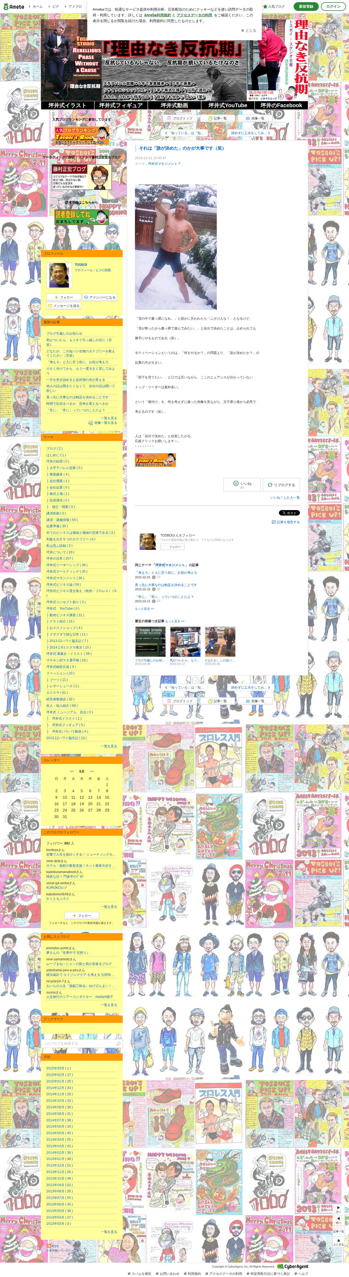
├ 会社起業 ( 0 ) (57, 487)
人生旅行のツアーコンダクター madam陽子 (79, 997)
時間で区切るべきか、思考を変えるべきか (77, 404)
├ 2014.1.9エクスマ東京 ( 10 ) (68, 647)
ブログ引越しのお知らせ (64, 333)
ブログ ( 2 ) (54, 449)
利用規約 (194, 1274)
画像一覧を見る (105, 423)
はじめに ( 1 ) (56, 455)
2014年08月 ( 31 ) (59, 1114)
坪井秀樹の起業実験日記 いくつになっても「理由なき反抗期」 (174, 65)
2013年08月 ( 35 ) (59, 1191)
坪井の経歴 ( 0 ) (57, 461)
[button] (338, 1242)
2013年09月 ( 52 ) (59, 1185)
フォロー (175, 546)
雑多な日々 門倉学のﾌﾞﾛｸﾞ (65, 876)
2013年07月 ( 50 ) (59, 1198)
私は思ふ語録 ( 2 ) (59, 546)
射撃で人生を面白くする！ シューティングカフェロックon (81, 854)
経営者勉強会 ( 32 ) (60, 699)
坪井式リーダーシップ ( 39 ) (67, 565)
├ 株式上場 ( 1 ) (57, 494)
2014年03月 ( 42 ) (59, 1146)
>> (92, 771)
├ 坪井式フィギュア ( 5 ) (65, 725)
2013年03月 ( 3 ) (58, 1224)
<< (72, 771)
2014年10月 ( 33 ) (59, 1101)
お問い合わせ (169, 1274)
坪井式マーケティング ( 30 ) (67, 571)
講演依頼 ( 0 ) (56, 513)
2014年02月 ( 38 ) (59, 1153)
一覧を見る (109, 418)
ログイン (333, 6)
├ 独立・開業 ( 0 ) (60, 507)
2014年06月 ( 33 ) (59, 1126)
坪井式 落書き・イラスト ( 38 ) (69, 654)
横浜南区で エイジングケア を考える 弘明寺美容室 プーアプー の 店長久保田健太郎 (81, 975)
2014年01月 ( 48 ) (59, 1159)
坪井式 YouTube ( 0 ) (62, 608)
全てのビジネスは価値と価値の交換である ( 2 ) (80, 533)
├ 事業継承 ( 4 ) (57, 474)
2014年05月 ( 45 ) (59, 1133)
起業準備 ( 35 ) (57, 526)
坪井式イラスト (68, 105)
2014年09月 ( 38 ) (59, 1107)
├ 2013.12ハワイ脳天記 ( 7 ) (67, 641)
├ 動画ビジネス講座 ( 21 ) (65, 615)
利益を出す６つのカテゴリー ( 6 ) (70, 539)
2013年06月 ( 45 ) (59, 1204)
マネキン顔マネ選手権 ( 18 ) (67, 660)
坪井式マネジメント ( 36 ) (65, 578)
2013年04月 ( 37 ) (59, 1217)
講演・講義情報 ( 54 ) (62, 520)
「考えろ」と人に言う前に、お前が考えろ (166, 573)
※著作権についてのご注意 (62, 1250)
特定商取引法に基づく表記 (270, 1274)
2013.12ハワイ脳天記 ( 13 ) (66, 738)
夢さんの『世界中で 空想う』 (68, 953)
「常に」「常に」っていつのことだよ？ (164, 597)
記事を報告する (288, 522)
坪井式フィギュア (121, 105)
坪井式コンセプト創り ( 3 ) (66, 602)
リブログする (284, 485)
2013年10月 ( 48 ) (59, 1178)
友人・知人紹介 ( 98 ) (62, 706)
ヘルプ (303, 1274)
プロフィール (84, 270)
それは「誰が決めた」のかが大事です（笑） (182, 148)
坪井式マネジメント (162, 164)
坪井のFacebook (281, 105)
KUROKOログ (56, 888)
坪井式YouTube (228, 105)
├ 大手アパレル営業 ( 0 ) (64, 468)
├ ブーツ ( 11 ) (57, 680)
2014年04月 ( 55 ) (59, 1140)
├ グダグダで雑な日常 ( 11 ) (67, 634)
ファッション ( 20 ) (60, 673)
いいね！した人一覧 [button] (285, 497)
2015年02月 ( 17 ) (59, 1075)
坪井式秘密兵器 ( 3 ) (61, 667)
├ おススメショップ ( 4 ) (64, 628)
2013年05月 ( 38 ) (59, 1211)
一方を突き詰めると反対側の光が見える (75, 380)
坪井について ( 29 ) (60, 552)
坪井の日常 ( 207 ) (59, 558)
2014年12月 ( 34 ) (59, 1088)
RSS (55, 1246)
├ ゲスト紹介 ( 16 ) (60, 621)
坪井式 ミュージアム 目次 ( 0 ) (69, 712)
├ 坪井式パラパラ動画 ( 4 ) (67, 731)
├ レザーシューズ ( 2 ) (62, 686)
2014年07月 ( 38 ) (59, 1120)
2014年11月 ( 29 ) (59, 1094)
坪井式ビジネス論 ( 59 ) (63, 585)
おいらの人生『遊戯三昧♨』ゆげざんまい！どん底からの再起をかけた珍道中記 (81, 986)
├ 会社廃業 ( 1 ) (57, 481)
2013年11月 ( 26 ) (59, 1172)
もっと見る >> (144, 608)
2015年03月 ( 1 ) (58, 1068)
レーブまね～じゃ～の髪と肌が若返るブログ (79, 964)
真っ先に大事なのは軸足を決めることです (166, 585)
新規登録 (306, 6)
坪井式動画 (174, 105)
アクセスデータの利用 (225, 1274)
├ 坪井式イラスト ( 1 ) (64, 718)
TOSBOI (81, 265)
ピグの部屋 (103, 270)
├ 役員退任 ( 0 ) (57, 500)
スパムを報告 (141, 1274)
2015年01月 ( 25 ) (59, 1081)
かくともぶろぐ (57, 898)
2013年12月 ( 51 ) (59, 1165)
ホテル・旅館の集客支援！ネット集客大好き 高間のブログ (81, 866)
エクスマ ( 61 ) (57, 693)
